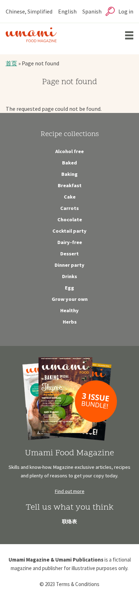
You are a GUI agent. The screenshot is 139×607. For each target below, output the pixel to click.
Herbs (70, 322)
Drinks (69, 276)
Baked (69, 162)
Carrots (69, 208)
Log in (125, 11)
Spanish (92, 11)
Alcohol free (69, 151)
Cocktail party (69, 231)
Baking (69, 174)
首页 (11, 63)
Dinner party (69, 265)
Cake (70, 197)
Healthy (69, 310)
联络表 (69, 521)
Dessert (69, 253)
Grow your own (70, 299)
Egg (69, 287)
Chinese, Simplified (29, 11)
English (67, 11)
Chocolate (69, 219)
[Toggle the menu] (129, 35)
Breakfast (70, 185)
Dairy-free (69, 242)
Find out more (69, 491)
